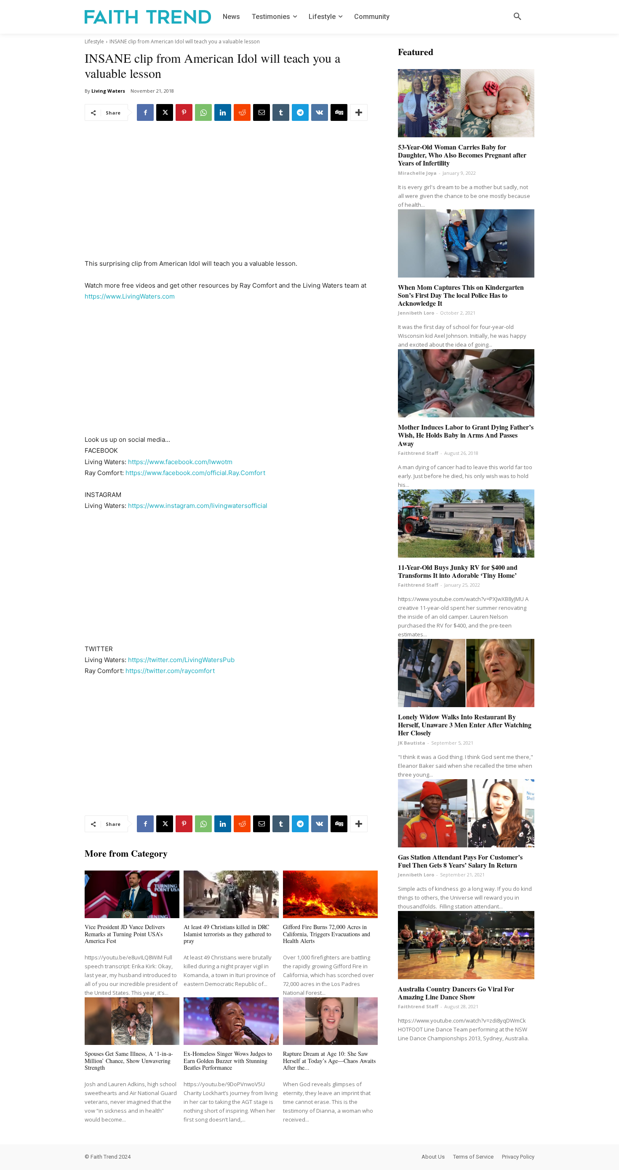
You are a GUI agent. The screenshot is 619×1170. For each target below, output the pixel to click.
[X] (164, 112)
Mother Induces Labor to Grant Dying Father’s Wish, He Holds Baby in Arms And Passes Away (466, 435)
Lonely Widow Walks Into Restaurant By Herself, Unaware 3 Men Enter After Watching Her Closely (464, 724)
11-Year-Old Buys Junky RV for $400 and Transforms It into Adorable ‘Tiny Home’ (458, 571)
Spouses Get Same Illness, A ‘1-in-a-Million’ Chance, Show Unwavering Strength (129, 1061)
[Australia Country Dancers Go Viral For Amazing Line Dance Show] (466, 945)
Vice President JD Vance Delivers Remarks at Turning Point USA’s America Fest (125, 934)
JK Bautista (411, 743)
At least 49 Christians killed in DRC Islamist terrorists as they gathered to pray (227, 934)
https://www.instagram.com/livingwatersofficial (197, 506)
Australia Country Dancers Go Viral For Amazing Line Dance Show (456, 993)
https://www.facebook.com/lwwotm (180, 462)
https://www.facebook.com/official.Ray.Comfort (195, 473)
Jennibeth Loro (416, 313)
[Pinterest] (184, 112)
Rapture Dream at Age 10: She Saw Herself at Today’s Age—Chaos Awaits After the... (329, 1061)
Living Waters (108, 91)
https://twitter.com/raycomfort (170, 671)
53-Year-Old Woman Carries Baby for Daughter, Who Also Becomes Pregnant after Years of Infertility (462, 155)
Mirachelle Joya (417, 173)
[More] (359, 112)
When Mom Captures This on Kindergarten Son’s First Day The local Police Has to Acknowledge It (461, 295)
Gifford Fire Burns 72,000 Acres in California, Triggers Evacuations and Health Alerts (326, 934)
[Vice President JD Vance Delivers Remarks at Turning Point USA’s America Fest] (132, 894)
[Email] (261, 112)
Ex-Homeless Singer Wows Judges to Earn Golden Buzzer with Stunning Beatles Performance (228, 1061)
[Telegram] (300, 112)
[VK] (319, 112)
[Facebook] (145, 112)
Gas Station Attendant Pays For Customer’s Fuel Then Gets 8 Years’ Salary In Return (460, 861)
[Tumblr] (280, 112)
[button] (517, 17)
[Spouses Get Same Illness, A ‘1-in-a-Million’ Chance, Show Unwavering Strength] (132, 1021)
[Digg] (339, 112)
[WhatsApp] (203, 112)
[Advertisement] (231, 196)
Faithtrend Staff (418, 453)
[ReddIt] (242, 112)
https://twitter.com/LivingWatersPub (181, 660)
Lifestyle (94, 41)
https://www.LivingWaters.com (130, 296)
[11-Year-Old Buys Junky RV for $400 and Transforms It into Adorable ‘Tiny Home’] (466, 523)
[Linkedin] (222, 112)
